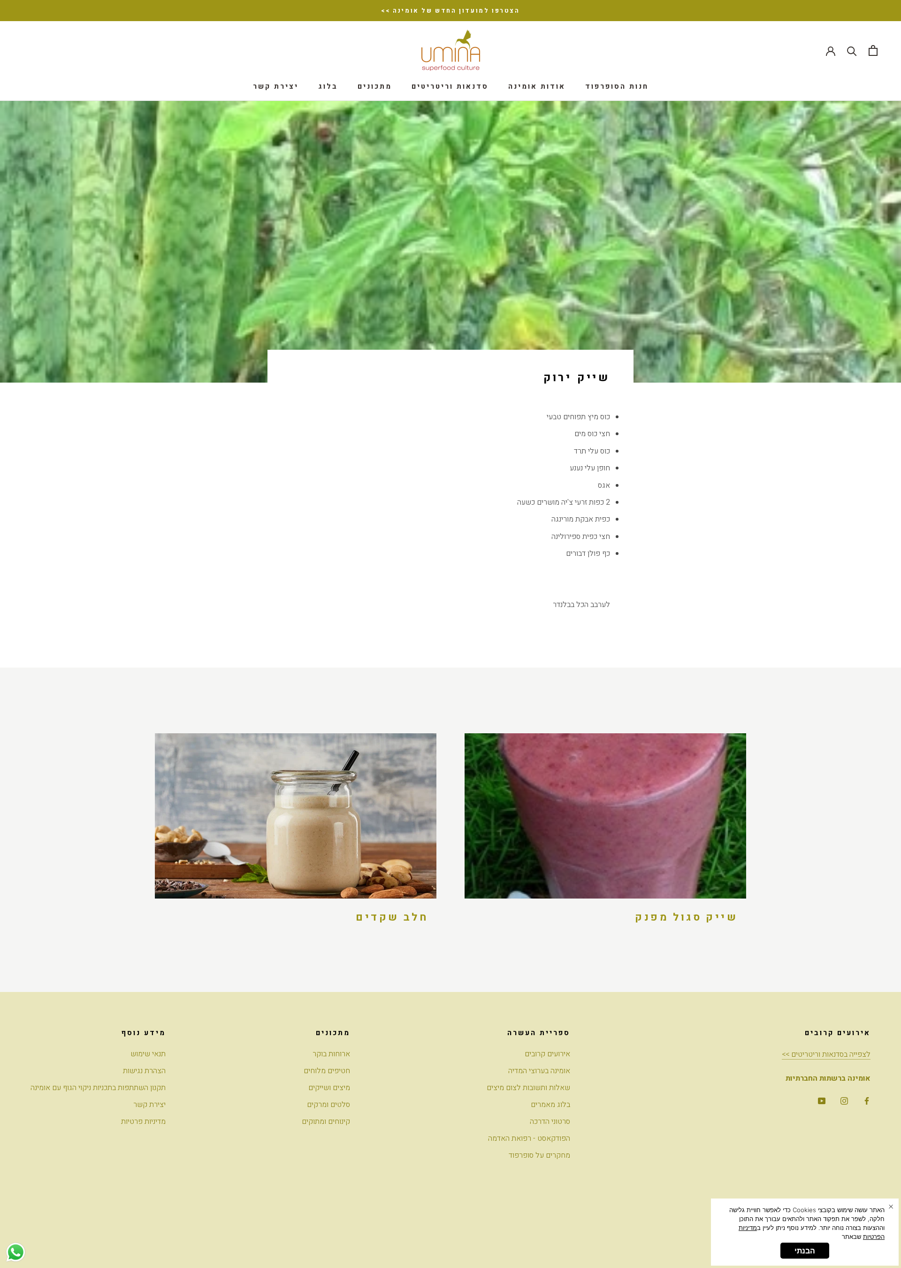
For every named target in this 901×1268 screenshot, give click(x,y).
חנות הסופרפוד (617, 86)
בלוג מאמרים (550, 1104)
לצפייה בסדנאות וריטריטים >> (826, 1054)
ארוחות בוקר (331, 1054)
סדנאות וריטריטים (450, 86)
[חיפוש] (852, 50)
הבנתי (804, 1250)
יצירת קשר (275, 86)
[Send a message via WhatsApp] (16, 1252)
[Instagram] (844, 1100)
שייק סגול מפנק (686, 917)
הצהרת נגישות (144, 1070)
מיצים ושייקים (329, 1087)
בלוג (328, 86)
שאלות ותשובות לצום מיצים (528, 1087)
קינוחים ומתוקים (326, 1121)
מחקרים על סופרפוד (539, 1155)
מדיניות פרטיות (143, 1121)
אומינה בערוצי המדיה (539, 1070)
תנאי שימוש (148, 1054)
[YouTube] (821, 1100)
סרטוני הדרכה (550, 1121)
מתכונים (375, 86)
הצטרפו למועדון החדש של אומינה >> (450, 10)
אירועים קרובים (547, 1054)
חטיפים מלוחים (327, 1070)
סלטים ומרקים (328, 1104)
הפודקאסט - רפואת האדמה (529, 1138)
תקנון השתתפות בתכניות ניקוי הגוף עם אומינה (98, 1087)
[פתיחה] (873, 50)
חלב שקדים (392, 917)
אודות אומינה (536, 86)
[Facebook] (866, 1100)
